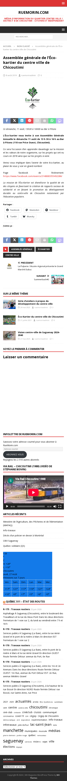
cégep (33, 715)
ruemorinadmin (28, 75)
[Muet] (54, 506)
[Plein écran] (59, 506)
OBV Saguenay (10, 540)
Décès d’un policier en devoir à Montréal (23, 535)
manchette (13, 730)
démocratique (9, 720)
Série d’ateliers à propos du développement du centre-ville (35, 302)
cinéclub (27, 712)
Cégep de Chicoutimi (48, 716)
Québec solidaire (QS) (14, 545)
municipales (31, 730)
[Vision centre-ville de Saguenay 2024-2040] (9, 335)
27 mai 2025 (25, 339)
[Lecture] (7, 506)
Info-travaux (9, 530)
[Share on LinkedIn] (22, 121)
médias (54, 730)
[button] (62, 3)
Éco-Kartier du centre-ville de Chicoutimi (41, 316)
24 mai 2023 (25, 307)
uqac (45, 741)
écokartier (44, 249)
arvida (35, 702)
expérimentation (39, 719)
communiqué (50, 712)
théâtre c (37, 741)
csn (26, 716)
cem (5, 707)
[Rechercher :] (33, 36)
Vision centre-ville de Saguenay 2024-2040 (39, 334)
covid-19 (19, 716)
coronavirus (8, 716)
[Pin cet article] (29, 121)
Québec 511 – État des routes (25, 601)
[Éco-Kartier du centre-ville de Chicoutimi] (9, 320)
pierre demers (9, 735)
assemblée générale (21, 249)
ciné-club (7, 712)
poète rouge (22, 735)
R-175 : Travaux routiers (16, 609)
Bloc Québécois (46, 702)
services (28, 742)
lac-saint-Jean (41, 724)
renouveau (41, 735)
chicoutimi (38, 707)
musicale (43, 731)
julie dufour (23, 725)
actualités (23, 701)
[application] (33, 492)
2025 (12, 702)
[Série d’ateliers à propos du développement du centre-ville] (9, 304)
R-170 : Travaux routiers (16, 629)
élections (9, 746)
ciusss (37, 712)
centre (12, 707)
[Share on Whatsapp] (52, 121)
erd (18, 720)
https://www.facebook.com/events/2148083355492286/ (32, 176)
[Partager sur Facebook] (7, 121)
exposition (25, 720)
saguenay (13, 741)
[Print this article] (44, 121)
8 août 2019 (11, 75)
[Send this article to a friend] (37, 121)
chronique (53, 707)
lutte (55, 725)
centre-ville (12, 255)
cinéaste (17, 712)
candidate (58, 702)
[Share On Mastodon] (59, 121)
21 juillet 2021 (26, 320)
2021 (5, 701)
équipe (19, 747)
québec (32, 735)
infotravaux (10, 724)
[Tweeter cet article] (14, 121)
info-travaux (55, 719)
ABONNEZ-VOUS (15, 454)
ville (51, 741)
